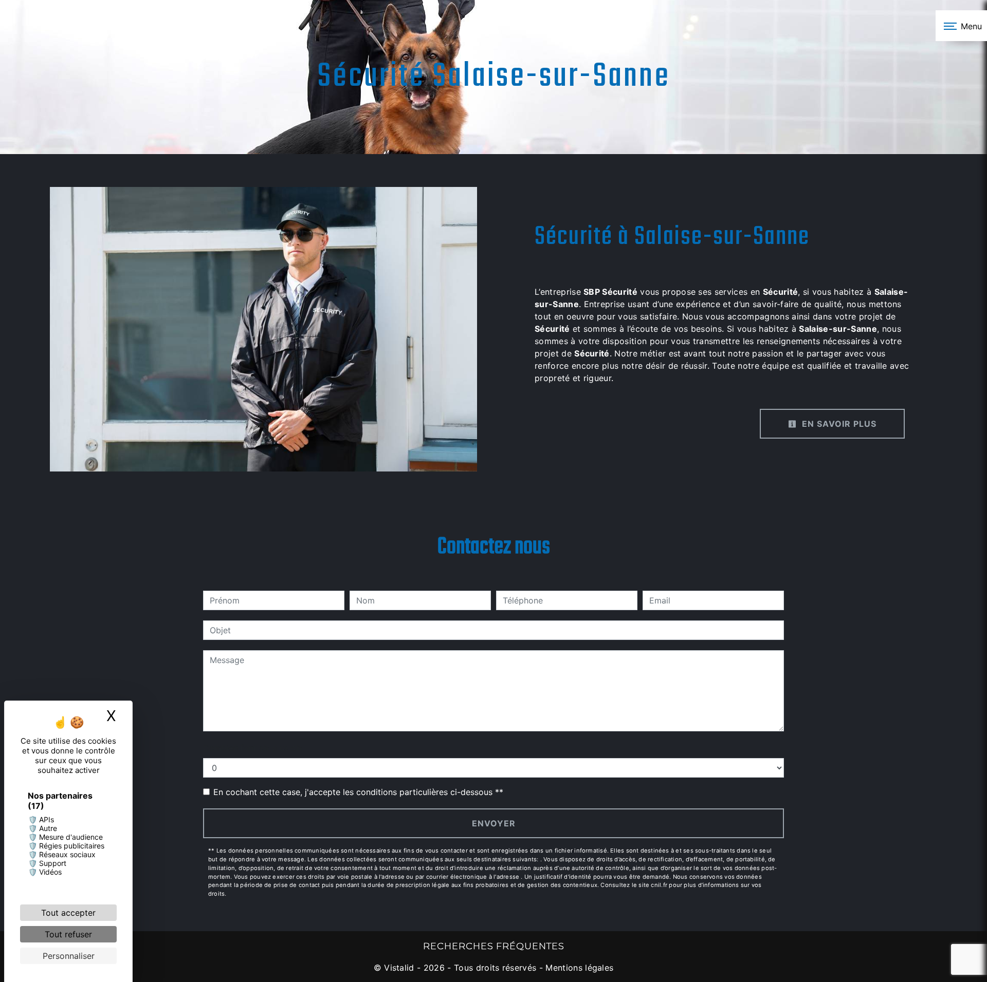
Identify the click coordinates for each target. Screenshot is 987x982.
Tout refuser (68, 934)
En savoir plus (837, 424)
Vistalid (399, 967)
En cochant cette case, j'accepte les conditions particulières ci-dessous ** (358, 792)
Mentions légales (578, 967)
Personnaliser (69, 956)
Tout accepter (68, 913)
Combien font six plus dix (253, 748)
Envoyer (494, 823)
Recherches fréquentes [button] (493, 945)
